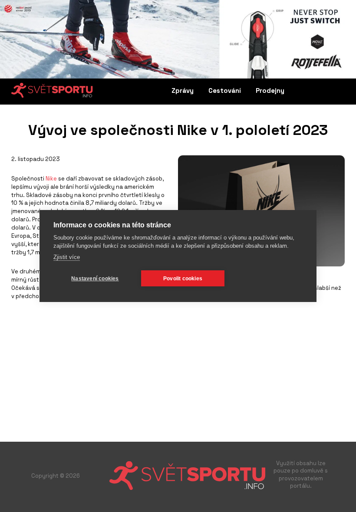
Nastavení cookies (95, 279)
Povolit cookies (182, 279)
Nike (51, 178)
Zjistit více (66, 257)
